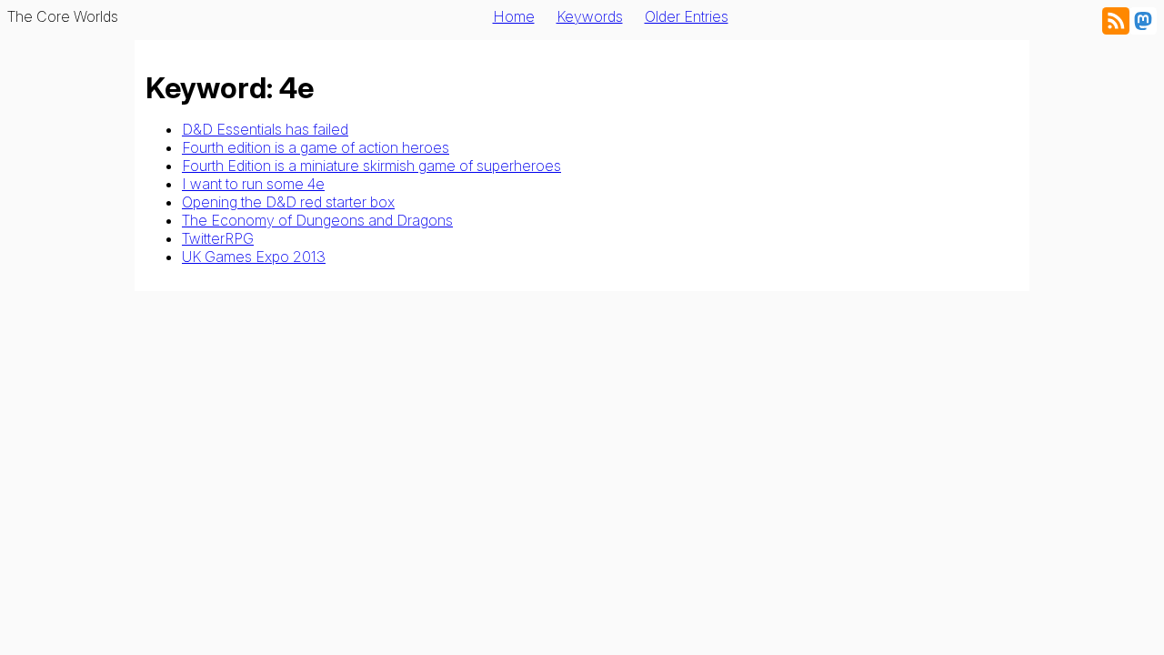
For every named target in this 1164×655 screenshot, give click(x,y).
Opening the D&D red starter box (288, 202)
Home (514, 16)
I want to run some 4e (253, 184)
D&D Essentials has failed (265, 129)
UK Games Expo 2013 (254, 256)
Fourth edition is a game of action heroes (315, 147)
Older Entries (686, 16)
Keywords (590, 16)
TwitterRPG (218, 238)
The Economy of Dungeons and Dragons (317, 220)
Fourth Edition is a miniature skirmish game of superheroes (371, 165)
